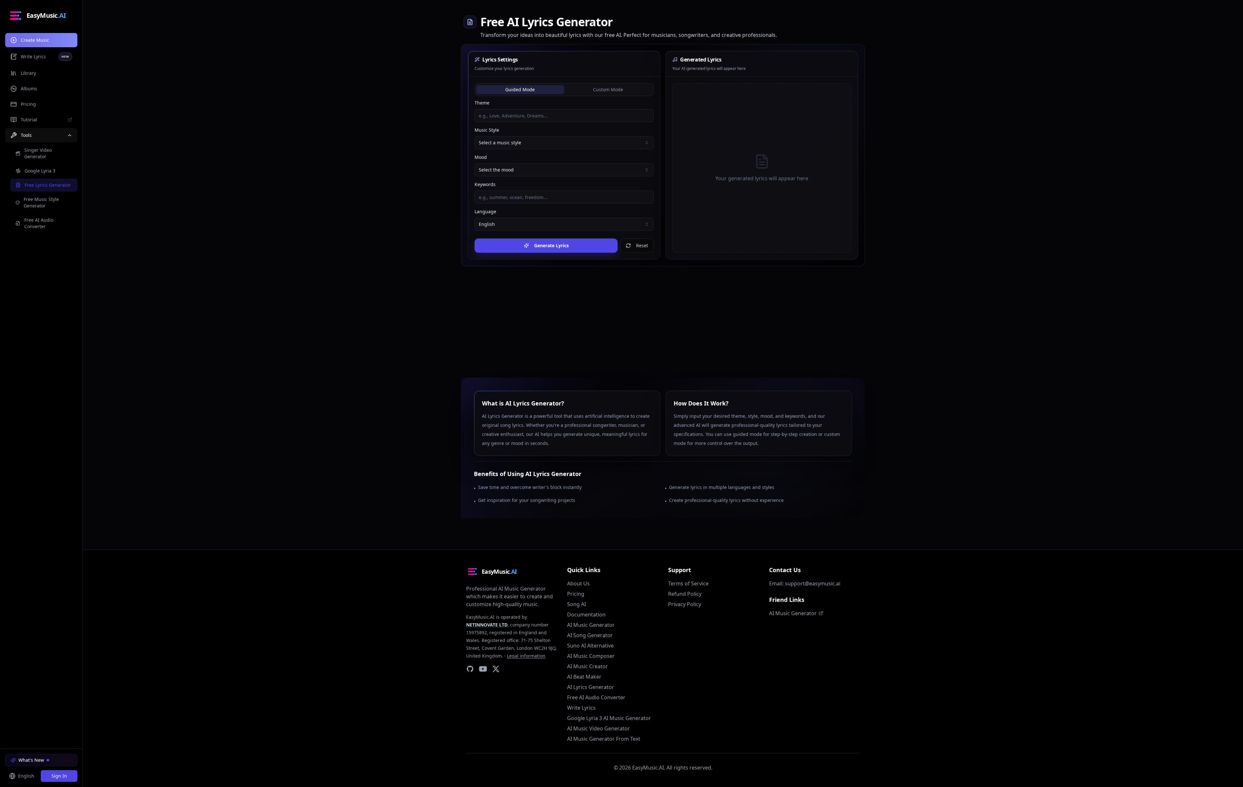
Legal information (526, 656)
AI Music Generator (591, 624)
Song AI (576, 604)
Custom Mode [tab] (608, 89)
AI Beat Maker (584, 676)
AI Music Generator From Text (603, 738)
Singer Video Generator (38, 153)
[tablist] (564, 89)
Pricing (28, 104)
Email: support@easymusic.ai (804, 583)
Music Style (487, 130)
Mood (481, 157)
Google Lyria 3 (40, 171)
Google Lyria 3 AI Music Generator (609, 718)
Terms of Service (688, 583)
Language (485, 211)
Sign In (59, 776)
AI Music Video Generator (598, 728)
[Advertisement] (663, 319)
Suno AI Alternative (590, 645)
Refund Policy (684, 593)
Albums (29, 88)
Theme (482, 103)
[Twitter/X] (496, 669)
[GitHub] (470, 669)
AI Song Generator (590, 635)
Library (28, 73)
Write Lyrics (45, 56)
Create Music (35, 40)
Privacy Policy (684, 604)
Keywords (485, 184)
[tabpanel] (564, 165)
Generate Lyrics (551, 245)
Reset (642, 245)
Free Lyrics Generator (48, 185)
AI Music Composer (591, 656)
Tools (26, 135)
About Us (578, 583)
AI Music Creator (587, 666)
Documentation (586, 614)
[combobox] (564, 142)
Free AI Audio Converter (596, 697)
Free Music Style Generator (41, 202)
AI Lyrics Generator (590, 687)
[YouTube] (483, 669)
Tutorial (29, 119)
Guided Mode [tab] (520, 89)
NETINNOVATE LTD (487, 625)
